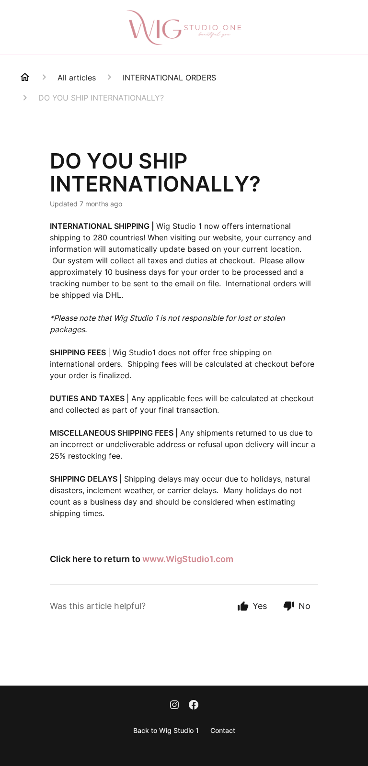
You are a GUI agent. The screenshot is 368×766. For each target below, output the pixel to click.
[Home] (25, 77)
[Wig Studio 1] (184, 27)
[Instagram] (174, 704)
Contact (222, 730)
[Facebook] (193, 704)
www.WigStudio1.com (187, 559)
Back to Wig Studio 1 (166, 730)
